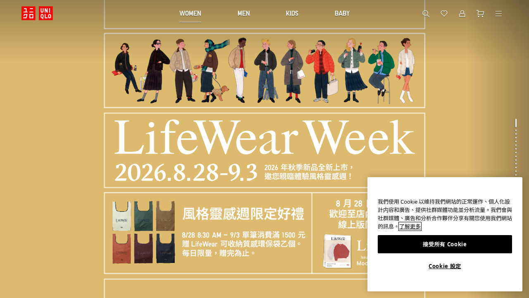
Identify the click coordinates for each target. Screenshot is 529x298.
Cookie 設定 (445, 266)
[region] (444, 234)
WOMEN (190, 13)
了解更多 (410, 226)
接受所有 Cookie (445, 244)
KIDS (292, 13)
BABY (342, 13)
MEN (244, 13)
